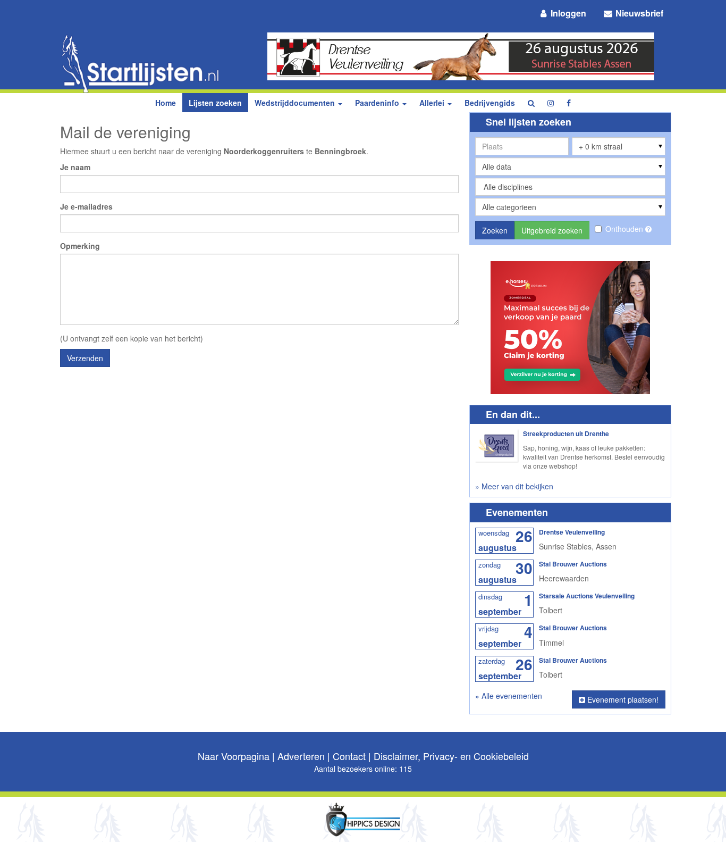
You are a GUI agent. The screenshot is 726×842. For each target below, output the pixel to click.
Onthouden (625, 228)
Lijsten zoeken (215, 102)
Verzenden (85, 358)
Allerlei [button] (432, 102)
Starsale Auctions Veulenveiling (587, 596)
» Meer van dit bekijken (514, 486)
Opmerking (80, 245)
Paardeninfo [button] (378, 102)
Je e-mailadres (86, 206)
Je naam (75, 167)
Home (165, 102)
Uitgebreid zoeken (552, 230)
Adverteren (301, 756)
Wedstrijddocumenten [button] (296, 102)
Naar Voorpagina (233, 756)
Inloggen (567, 13)
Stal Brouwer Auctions (573, 564)
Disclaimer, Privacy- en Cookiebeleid (451, 756)
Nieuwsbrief (638, 13)
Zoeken (495, 230)
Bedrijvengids (490, 102)
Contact (349, 756)
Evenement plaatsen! (622, 699)
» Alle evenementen (508, 695)
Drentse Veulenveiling (572, 532)
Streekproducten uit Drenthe (566, 433)
